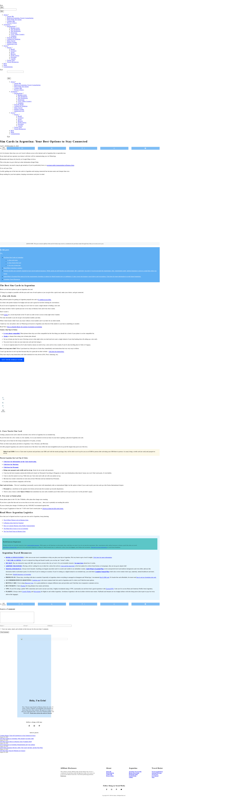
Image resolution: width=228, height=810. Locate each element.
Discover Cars (29, 583)
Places (9, 47)
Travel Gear (155, 774)
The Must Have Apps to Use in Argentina (16, 528)
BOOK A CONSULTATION (15, 557)
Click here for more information (102, 557)
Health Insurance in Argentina (22, 574)
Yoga (153, 777)
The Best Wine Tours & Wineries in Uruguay (12, 750)
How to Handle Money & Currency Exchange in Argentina (24, 327)
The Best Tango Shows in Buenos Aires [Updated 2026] (16, 741)
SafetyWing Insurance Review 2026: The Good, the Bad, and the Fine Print (21, 747)
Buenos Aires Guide (134, 773)
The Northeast (15, 29)
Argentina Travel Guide (135, 771)
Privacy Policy (12, 23)
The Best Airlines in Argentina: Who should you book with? (17, 738)
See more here (78, 563)
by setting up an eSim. (44, 299)
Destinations (11, 26)
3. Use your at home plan (14, 265)
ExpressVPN (110, 588)
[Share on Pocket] (145, 148)
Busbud (23, 586)
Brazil (13, 49)
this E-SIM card (104, 577)
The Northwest (16, 31)
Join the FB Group (156, 773)
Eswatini (13, 57)
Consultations (8, 67)
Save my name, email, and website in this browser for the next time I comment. (25, 629)
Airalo (6, 314)
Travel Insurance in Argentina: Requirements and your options (17, 744)
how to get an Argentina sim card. (146, 577)
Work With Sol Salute (14, 19)
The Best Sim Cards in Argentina (13, 257)
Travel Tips (11, 60)
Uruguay (13, 51)
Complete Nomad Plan (102, 571)
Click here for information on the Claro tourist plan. (20, 461)
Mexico (13, 54)
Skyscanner (37, 591)
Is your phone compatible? (12, 333)
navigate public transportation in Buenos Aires (60, 165)
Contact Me (11, 21)
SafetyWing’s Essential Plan (10, 547)
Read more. (63, 776)
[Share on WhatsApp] (114, 148)
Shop (5, 65)
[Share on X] (52, 148)
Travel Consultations (157, 771)
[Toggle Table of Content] (1, 254)
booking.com (36, 580)
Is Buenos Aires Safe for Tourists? (14, 523)
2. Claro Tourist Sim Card (14, 262)
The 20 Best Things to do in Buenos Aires (16, 520)
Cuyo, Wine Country (17, 34)
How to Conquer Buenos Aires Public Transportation (19, 526)
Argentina (7, 24)
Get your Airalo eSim (12, 359)
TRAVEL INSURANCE (13, 569)
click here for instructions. (56, 351)
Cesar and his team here (67, 566)
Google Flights (26, 591)
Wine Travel (11, 41)
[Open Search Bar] (1, 5)
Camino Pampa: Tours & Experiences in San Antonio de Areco (17, 735)
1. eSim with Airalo (12, 260)
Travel (6, 46)
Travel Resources (13, 62)
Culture (131, 777)
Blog (5, 63)
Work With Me (110, 773)
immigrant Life (12, 44)
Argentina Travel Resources (12, 279)
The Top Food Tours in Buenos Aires (15, 531)
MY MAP (9, 563)
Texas (13, 52)
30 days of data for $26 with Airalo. (53, 508)
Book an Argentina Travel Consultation (20, 18)
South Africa (15, 55)
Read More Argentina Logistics (13, 268)
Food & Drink (11, 37)
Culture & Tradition (13, 39)
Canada (13, 59)
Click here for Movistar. (11, 464)
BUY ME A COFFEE (14, 560)
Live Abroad (155, 776)
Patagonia (14, 33)
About (6, 15)
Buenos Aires (15, 28)
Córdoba (13, 36)
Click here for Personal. (11, 467)
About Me (10, 16)
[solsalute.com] (17, 76)
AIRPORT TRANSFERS (14, 566)
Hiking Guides (12, 42)
